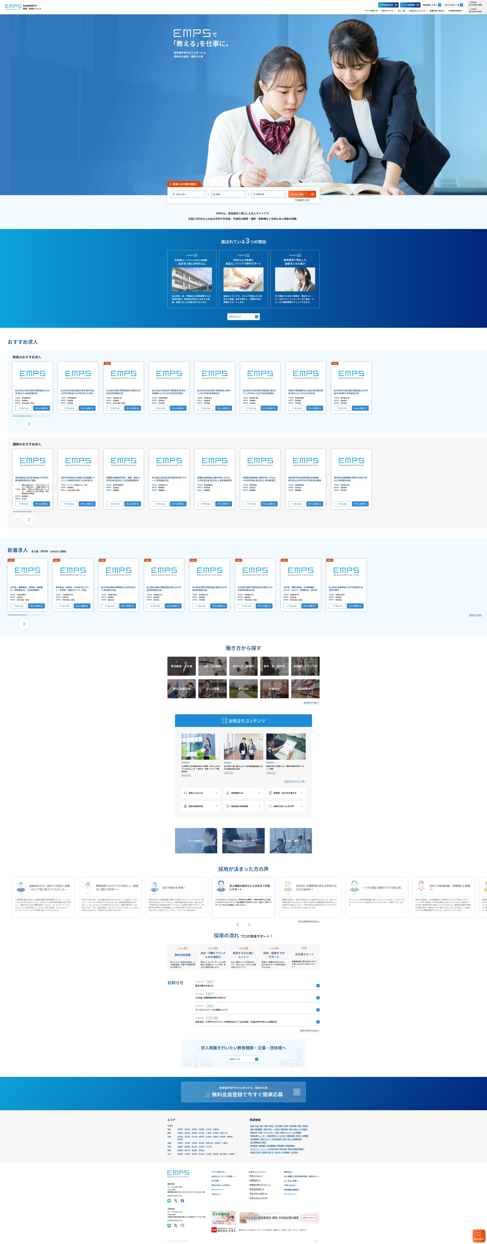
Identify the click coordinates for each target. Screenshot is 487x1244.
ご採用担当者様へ (455, 10)
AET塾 (282, 1136)
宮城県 (194, 1129)
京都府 (180, 1143)
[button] (33, 387)
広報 (284, 1139)
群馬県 (194, 1133)
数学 (266, 1126)
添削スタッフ (265, 1139)
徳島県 (180, 1150)
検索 (297, 194)
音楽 (291, 1129)
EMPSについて (388, 10)
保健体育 (284, 1129)
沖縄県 (231, 1154)
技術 (252, 1129)
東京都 (215, 1133)
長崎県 (194, 1154)
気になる (25, 408)
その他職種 (296, 1132)
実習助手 (253, 1132)
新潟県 (180, 1136)
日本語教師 (254, 1139)
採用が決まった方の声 (284, 806)
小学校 (276, 1129)
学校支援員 (276, 1139)
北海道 (170, 1125)
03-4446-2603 (475, 5)
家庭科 (305, 1126)
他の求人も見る (475, 615)
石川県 (194, 1136)
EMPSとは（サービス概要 (223, 1176)
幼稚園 (305, 1136)
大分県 (208, 1154)
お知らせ (215, 1194)
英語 (252, 1126)
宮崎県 (215, 1154)
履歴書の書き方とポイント (260, 1184)
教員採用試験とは (257, 1189)
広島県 (201, 1146)
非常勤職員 (289, 1145)
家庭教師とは (237, 792)
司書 (260, 1132)
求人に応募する (41, 408)
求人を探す (479, 1238)
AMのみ (278, 1152)
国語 (271, 1126)
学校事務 (292, 1126)
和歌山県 (209, 1143)
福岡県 (180, 1154)
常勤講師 (262, 1145)
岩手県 (187, 1129)
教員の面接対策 (196, 806)
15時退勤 (285, 1152)
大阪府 (187, 1143)
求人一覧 (401, 10)
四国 (169, 1150)
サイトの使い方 (371, 10)
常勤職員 (280, 1145)
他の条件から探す (311, 702)
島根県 (187, 1146)
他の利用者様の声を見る (308, 921)
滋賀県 (217, 1143)
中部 (169, 1136)
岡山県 (194, 1146)
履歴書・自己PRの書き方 (285, 792)
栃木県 (187, 1133)
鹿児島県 (223, 1154)
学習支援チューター (258, 1136)
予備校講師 (290, 1136)
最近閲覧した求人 (430, 5)
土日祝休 (294, 1152)
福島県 (215, 1129)
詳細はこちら (234, 1059)
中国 (169, 1146)
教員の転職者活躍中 (296, 1149)
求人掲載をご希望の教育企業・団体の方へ (301, 1176)
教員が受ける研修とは (259, 1193)
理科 (261, 1126)
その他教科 (278, 1126)
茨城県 (180, 1133)
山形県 (208, 1129)
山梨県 (208, 1136)
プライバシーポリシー (183, 1241)
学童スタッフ (285, 1132)
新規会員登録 (387, 5)
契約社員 (282, 1149)
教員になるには (196, 792)
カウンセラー (268, 1132)
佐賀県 (187, 1154)
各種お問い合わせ (437, 10)
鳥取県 (180, 1146)
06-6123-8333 (475, 11)
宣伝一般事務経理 (294, 1139)
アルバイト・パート (258, 1149)
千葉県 (208, 1133)
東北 (169, 1129)
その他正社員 (272, 1149)
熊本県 (201, 1154)
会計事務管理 (255, 1142)
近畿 (169, 1143)
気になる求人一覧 (452, 5)
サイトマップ (289, 1194)
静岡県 (230, 1136)
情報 (299, 1126)
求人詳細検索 (409, 5)
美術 (295, 1129)
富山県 (187, 1136)
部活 (277, 1132)
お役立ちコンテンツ (417, 10)
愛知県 (180, 1139)
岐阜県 (222, 1136)
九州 (169, 1154)
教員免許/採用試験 (239, 806)
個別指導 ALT (272, 1136)
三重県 (224, 1143)
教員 (286, 1126)
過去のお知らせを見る (309, 1030)
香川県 (187, 1150)
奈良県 (201, 1143)
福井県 (201, 1136)
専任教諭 (253, 1145)
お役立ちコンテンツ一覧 (294, 781)
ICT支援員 (303, 1129)
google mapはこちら (174, 1195)
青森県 (180, 1129)
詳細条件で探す (303, 200)
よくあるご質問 (290, 1180)
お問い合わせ (289, 1185)
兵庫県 (194, 1143)
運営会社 (287, 1172)
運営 (264, 1142)
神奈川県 (223, 1133)
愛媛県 (194, 1150)
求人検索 (215, 1180)
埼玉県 (201, 1133)
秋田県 (201, 1129)
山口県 (208, 1146)
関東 (169, 1133)
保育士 (298, 1136)
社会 (257, 1126)
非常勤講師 (271, 1145)
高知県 (201, 1150)
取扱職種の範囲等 (291, 1189)
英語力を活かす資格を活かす (261, 1152)
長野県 (215, 1136)
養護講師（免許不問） (264, 1129)
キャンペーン (217, 1189)
